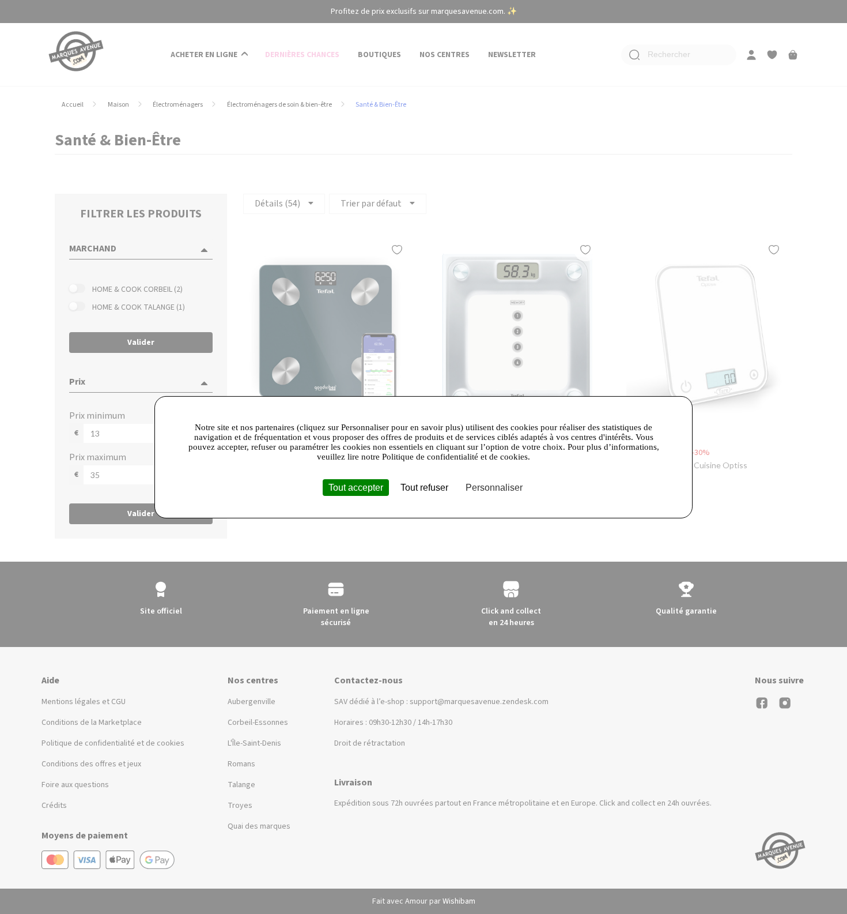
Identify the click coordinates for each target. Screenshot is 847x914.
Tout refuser (424, 487)
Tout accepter (355, 487)
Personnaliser (494, 487)
